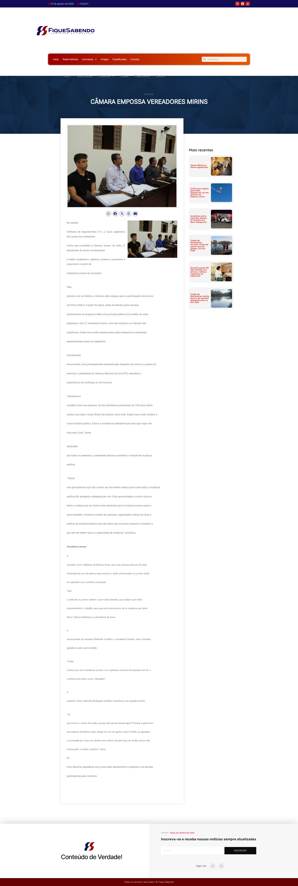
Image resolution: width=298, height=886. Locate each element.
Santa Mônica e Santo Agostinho (199, 166)
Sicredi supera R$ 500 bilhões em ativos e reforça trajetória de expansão (199, 271)
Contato (134, 59)
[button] (108, 213)
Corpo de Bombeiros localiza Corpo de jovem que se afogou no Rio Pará (199, 245)
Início (56, 59)
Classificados (119, 59)
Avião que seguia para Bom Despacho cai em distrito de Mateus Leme (199, 192)
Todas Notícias (70, 59)
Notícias (149, 94)
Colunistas (87, 59)
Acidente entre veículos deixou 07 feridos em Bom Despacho (198, 219)
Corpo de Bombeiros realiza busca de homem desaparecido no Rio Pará (199, 298)
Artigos (105, 59)
